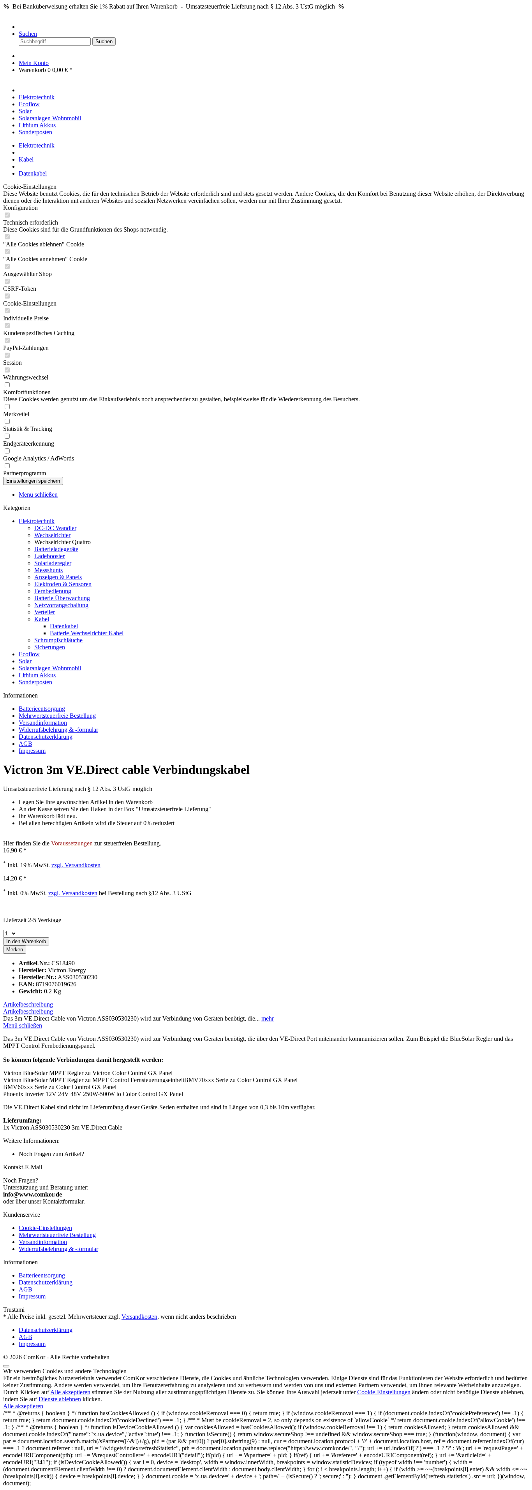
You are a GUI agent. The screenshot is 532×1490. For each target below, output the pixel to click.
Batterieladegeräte (56, 549)
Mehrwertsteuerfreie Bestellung (57, 715)
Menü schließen (38, 494)
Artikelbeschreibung (28, 1004)
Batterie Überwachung (62, 598)
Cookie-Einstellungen (45, 1228)
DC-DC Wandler (55, 528)
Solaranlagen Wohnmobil (50, 668)
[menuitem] (274, 26)
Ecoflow (29, 654)
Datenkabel (64, 626)
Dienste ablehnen (60, 1399)
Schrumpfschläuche (58, 640)
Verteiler (44, 612)
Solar (25, 661)
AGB (25, 743)
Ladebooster (49, 556)
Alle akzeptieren (70, 1392)
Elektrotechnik (37, 521)
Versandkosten (139, 1316)
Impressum (32, 750)
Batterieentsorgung (42, 708)
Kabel (41, 619)
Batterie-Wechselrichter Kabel (86, 633)
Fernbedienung (52, 591)
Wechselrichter (52, 535)
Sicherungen (49, 647)
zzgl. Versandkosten (75, 865)
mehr (267, 1018)
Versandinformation (43, 722)
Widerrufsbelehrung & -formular (58, 729)
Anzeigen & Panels (58, 577)
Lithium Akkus (37, 675)
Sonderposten (35, 682)
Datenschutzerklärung (45, 736)
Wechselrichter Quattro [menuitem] (62, 542)
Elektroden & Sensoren (63, 584)
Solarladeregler (52, 563)
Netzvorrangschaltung (61, 605)
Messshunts (48, 570)
